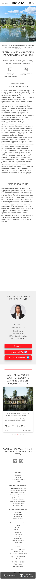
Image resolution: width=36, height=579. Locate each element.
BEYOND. (18, 472)
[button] (16, 408)
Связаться (18, 346)
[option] (18, 409)
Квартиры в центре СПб (18, 488)
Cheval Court (18, 542)
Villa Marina (18, 530)
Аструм (18, 525)
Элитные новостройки (18, 523)
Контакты (18, 477)
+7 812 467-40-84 (19, 557)
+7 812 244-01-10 (19, 549)
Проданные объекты (18, 479)
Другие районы (18, 505)
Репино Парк (18, 538)
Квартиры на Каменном (18, 492)
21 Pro (18, 536)
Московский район (18, 499)
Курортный (18, 512)
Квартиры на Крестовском (18, 490)
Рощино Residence (18, 540)
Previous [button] (4, 24)
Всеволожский (18, 514)
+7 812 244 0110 (20, 339)
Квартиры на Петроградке (18, 495)
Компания (18, 475)
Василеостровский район (18, 501)
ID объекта (14, 83)
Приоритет (18, 532)
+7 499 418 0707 (19, 562)
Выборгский (18, 516)
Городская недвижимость (18, 485)
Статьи (18, 481)
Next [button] (32, 24)
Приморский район (18, 503)
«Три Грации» (18, 534)
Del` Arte (18, 528)
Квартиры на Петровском (18, 497)
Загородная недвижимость (18, 509)
